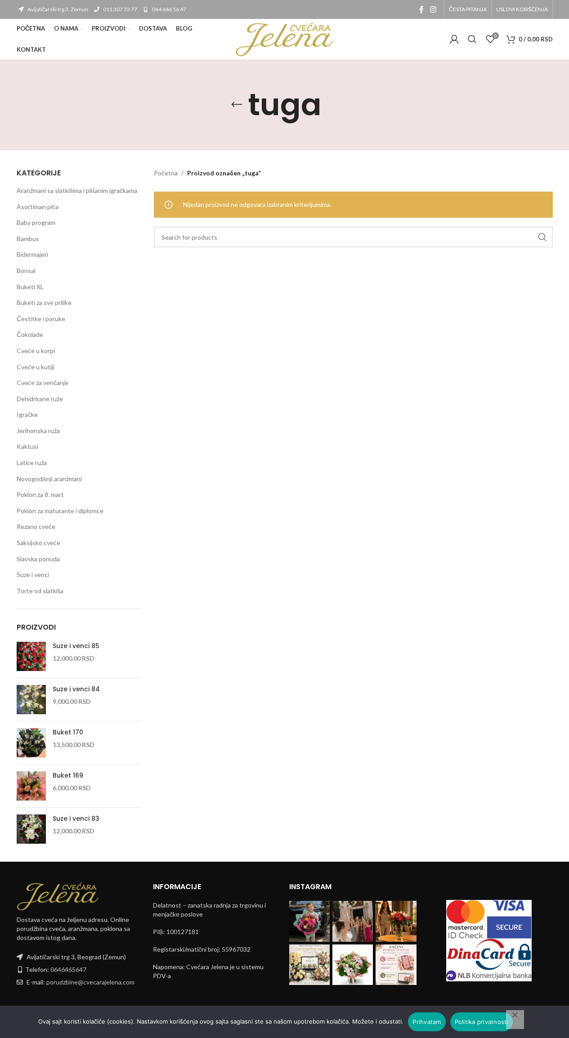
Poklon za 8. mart (40, 494)
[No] (515, 1019)
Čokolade (30, 334)
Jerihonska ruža (38, 430)
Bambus (28, 238)
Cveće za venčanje (42, 382)
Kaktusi (27, 446)
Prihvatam (426, 1021)
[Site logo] (284, 38)
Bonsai (26, 270)
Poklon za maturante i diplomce (60, 511)
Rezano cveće (36, 526)
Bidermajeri (32, 254)
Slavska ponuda (38, 559)
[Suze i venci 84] (31, 699)
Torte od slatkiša (40, 591)
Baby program (36, 222)
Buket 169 (68, 775)
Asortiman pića (37, 206)
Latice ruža (32, 462)
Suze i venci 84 (76, 689)
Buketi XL (30, 287)
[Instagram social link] (433, 9)
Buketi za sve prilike (44, 302)
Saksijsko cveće (38, 542)
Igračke (27, 414)
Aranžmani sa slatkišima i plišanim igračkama (77, 190)
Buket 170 (68, 732)
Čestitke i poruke (41, 318)
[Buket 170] (31, 742)
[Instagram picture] (309, 921)
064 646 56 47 (168, 9)
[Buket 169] (31, 786)
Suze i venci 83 (76, 818)
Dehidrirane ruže (40, 399)
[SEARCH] (542, 237)
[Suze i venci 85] (31, 656)
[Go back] (236, 105)
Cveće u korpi (36, 350)
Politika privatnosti (481, 1021)
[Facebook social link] (421, 9)
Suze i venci (33, 574)
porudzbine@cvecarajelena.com (90, 982)
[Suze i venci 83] (31, 829)
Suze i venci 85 (76, 646)
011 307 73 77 (119, 9)
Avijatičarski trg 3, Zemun (57, 9)
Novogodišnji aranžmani (49, 479)
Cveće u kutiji (35, 367)
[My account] (454, 39)
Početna (166, 173)
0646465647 (68, 969)
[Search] (472, 39)
